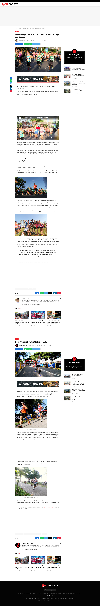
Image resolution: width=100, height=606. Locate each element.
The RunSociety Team (23, 345)
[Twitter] (11, 83)
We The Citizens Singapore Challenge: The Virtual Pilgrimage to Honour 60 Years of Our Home (78, 76)
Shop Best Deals (61, 4)
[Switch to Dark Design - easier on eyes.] (96, 4)
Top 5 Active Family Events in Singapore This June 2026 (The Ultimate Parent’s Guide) (53, 322)
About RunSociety (26, 593)
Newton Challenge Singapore (30, 533)
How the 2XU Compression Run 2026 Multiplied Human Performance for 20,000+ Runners (78, 68)
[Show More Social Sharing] (41, 44)
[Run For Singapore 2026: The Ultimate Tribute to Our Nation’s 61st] (38, 315)
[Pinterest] (11, 91)
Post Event (28, 288)
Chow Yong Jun (22, 40)
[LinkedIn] (11, 88)
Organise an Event (52, 4)
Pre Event (39, 533)
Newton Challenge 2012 (49, 507)
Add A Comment (38, 329)
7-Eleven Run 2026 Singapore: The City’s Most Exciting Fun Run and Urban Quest (22, 322)
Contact (69, 4)
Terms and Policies (50, 595)
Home (22, 4)
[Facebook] (11, 78)
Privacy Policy (76, 593)
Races (17, 31)
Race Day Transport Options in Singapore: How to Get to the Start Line (77, 91)
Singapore (34, 288)
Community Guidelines (56, 593)
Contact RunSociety (44, 593)
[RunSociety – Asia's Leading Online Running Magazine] (10, 4)
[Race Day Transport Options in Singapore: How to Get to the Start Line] (67, 91)
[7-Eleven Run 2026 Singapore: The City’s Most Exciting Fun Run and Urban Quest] (22, 315)
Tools (27, 4)
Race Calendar (35, 4)
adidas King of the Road (20, 288)
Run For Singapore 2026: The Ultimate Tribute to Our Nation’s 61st (38, 322)
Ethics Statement (67, 593)
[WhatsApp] (11, 80)
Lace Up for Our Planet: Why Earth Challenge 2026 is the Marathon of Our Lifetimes (78, 83)
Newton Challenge (19, 533)
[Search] (97, 4)
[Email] (11, 86)
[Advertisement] (50, 16)
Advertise (35, 593)
